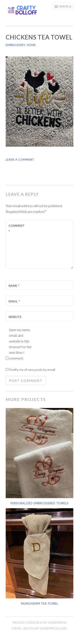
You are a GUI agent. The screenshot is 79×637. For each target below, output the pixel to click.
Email (14, 301)
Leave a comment (20, 159)
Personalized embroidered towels (39, 503)
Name (14, 285)
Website (15, 317)
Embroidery (15, 45)
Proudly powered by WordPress (39, 622)
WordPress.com (53, 628)
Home (31, 45)
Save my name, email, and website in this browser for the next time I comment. (20, 344)
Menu (65, 6)
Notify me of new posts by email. (32, 369)
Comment (17, 228)
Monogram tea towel (39, 603)
